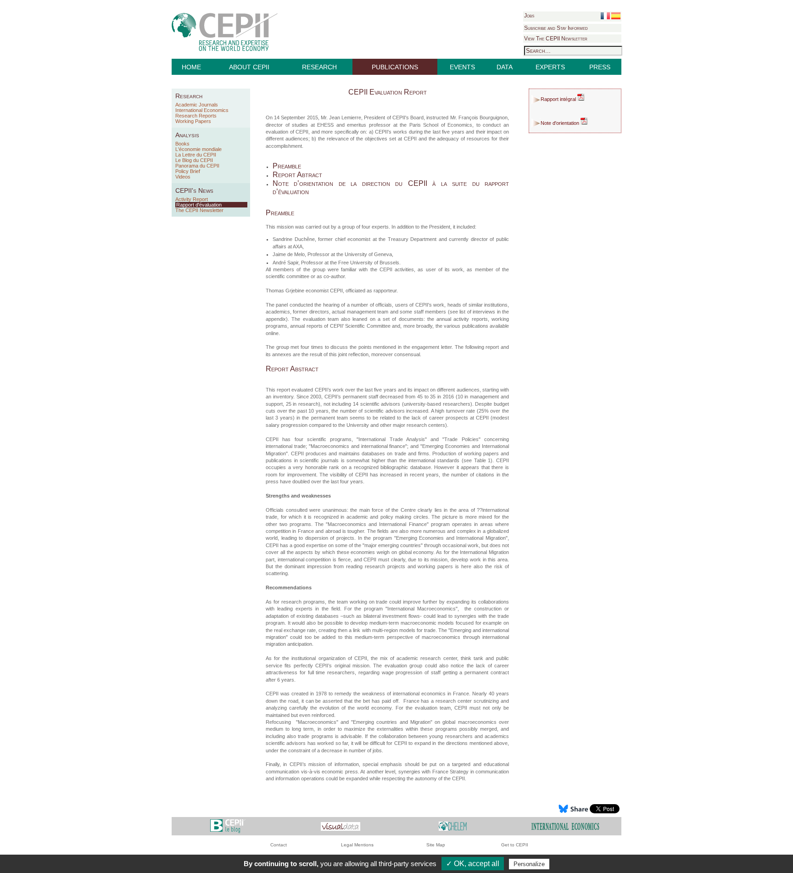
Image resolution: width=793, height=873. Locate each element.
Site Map (435, 844)
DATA (505, 67)
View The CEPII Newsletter (555, 38)
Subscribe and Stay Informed (556, 28)
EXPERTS (550, 67)
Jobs (529, 15)
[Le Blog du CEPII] (228, 825)
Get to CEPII (514, 844)
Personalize (529, 864)
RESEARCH (319, 67)
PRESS (599, 67)
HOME (191, 67)
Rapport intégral (559, 99)
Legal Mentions (357, 844)
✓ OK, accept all (472, 863)
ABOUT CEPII (249, 67)
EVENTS (462, 67)
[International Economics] (565, 825)
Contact (278, 844)
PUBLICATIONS (395, 67)
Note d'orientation (561, 123)
